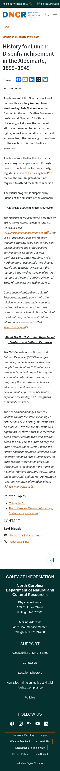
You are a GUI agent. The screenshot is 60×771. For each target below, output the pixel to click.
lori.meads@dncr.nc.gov (25, 535)
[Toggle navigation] (55, 15)
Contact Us (30, 662)
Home (6, 27)
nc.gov (43, 735)
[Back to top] (51, 561)
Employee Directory (23, 735)
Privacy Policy (20, 754)
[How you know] (30, 3)
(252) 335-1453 (19, 542)
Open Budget (41, 754)
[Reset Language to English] (38, 3)
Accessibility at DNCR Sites (30, 652)
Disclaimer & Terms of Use (30, 747)
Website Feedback (20, 741)
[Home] (21, 11)
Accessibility (43, 741)
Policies (30, 697)
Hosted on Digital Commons (30, 763)
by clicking (37, 173)
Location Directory (30, 672)
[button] (45, 15)
